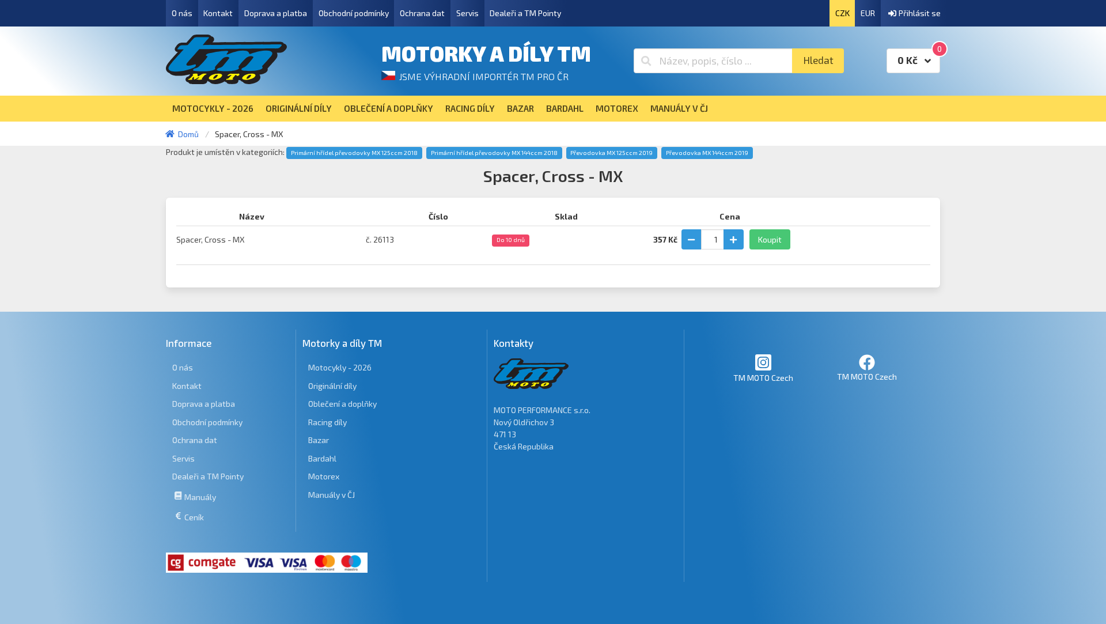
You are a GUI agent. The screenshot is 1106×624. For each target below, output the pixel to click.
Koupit (770, 239)
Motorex (323, 476)
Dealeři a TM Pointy (525, 13)
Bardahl (322, 458)
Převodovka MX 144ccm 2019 (707, 152)
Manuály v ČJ (331, 495)
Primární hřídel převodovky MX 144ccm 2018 (494, 152)
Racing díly (327, 422)
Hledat (818, 60)
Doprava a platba (275, 13)
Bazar (318, 440)
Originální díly (332, 386)
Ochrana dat (422, 13)
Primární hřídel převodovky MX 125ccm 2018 (354, 152)
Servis (467, 13)
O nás (182, 13)
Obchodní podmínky (354, 13)
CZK (842, 13)
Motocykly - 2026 (340, 367)
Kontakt (218, 13)
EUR (868, 13)
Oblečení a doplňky (342, 404)
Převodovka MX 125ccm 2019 (611, 152)
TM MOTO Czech (763, 378)
